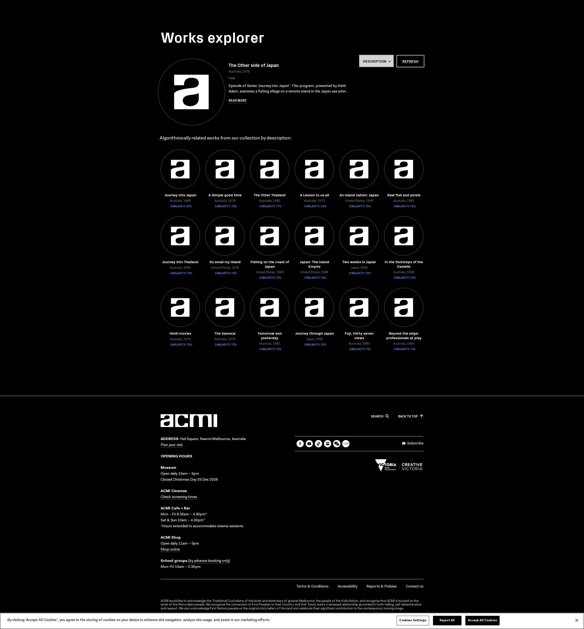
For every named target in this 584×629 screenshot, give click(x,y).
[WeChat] (336, 443)
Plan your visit (172, 445)
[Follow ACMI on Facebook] (300, 443)
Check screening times (179, 497)
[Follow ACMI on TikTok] (318, 443)
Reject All (447, 620)
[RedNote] (345, 443)
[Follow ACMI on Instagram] (327, 443)
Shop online (170, 549)
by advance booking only (209, 561)
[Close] (577, 620)
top (408, 416)
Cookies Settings (412, 620)
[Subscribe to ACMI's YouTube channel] (309, 443)
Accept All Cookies (482, 620)
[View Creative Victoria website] (399, 466)
